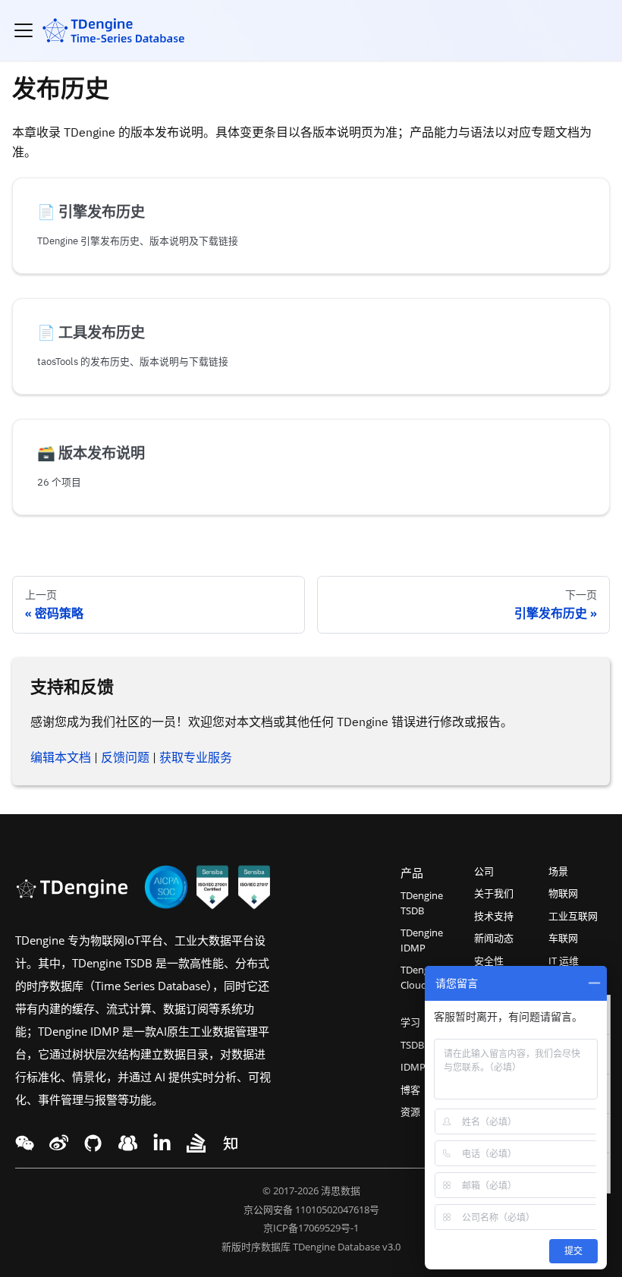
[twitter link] (58, 1143)
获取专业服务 (195, 757)
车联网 (563, 938)
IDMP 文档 (424, 1067)
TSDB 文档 (423, 1045)
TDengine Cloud (422, 977)
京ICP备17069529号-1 (311, 1228)
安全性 (489, 960)
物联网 (563, 893)
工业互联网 (573, 916)
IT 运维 (563, 960)
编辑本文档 (60, 757)
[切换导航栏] (23, 30)
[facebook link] (92, 1143)
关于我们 (494, 893)
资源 (410, 1111)
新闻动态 (494, 938)
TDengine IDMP (422, 940)
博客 (410, 1089)
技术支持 (494, 916)
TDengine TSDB (422, 903)
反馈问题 (125, 757)
